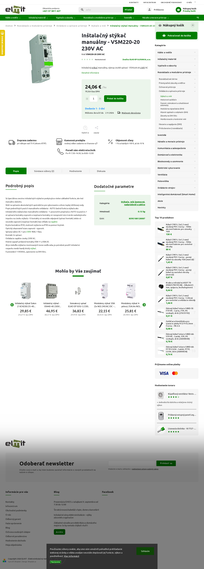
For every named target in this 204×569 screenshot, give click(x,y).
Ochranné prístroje (167, 87)
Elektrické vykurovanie (169, 167)
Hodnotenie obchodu (16, 540)
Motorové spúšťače (168, 99)
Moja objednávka (14, 544)
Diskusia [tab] (101, 170)
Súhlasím (145, 551)
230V (142, 67)
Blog (8, 527)
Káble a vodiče (165, 52)
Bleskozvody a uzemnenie (170, 161)
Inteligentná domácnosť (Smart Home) (176, 194)
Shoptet (18, 561)
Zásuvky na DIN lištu (168, 115)
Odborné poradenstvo (16, 536)
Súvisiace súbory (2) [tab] (44, 170)
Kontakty (133, 2)
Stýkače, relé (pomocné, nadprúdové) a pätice (133, 203)
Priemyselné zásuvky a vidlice (172, 83)
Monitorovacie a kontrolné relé (173, 119)
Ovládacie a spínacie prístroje (172, 91)
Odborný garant (13, 519)
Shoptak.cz (32, 561)
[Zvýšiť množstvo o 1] (100, 98)
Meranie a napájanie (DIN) (170, 124)
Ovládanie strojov (166, 187)
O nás (189, 2)
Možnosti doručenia (131, 112)
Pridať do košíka (115, 98)
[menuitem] (15, 18)
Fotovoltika (163, 181)
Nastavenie (55, 562)
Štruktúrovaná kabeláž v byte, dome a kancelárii (76, 509)
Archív (59, 532)
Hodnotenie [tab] (75, 170)
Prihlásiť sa (166, 463)
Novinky (162, 207)
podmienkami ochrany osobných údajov (145, 469)
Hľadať (128, 9)
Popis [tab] (16, 170)
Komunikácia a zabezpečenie (172, 148)
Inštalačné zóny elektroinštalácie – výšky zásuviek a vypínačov (73, 516)
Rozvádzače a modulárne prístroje (174, 72)
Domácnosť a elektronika (170, 154)
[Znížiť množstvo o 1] (87, 98)
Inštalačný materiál (167, 59)
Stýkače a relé (166, 96)
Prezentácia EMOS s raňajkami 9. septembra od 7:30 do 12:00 (76, 503)
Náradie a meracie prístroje (171, 141)
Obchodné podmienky (171, 2)
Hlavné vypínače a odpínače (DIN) (174, 112)
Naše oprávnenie (14, 523)
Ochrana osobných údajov (18, 532)
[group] (25, 305)
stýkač (95, 67)
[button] (26, 314)
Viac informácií (71, 556)
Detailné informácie (90, 72)
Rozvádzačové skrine (168, 79)
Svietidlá (162, 135)
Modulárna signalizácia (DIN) (172, 108)
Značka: (137, 59)
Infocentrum (149, 2)
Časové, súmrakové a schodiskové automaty (174, 104)
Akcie (160, 201)
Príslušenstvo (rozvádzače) (171, 128)
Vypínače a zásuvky (167, 65)
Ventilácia (162, 174)
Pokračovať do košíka (179, 35)
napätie (54, 221)
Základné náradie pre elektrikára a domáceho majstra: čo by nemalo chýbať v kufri (75, 524)
